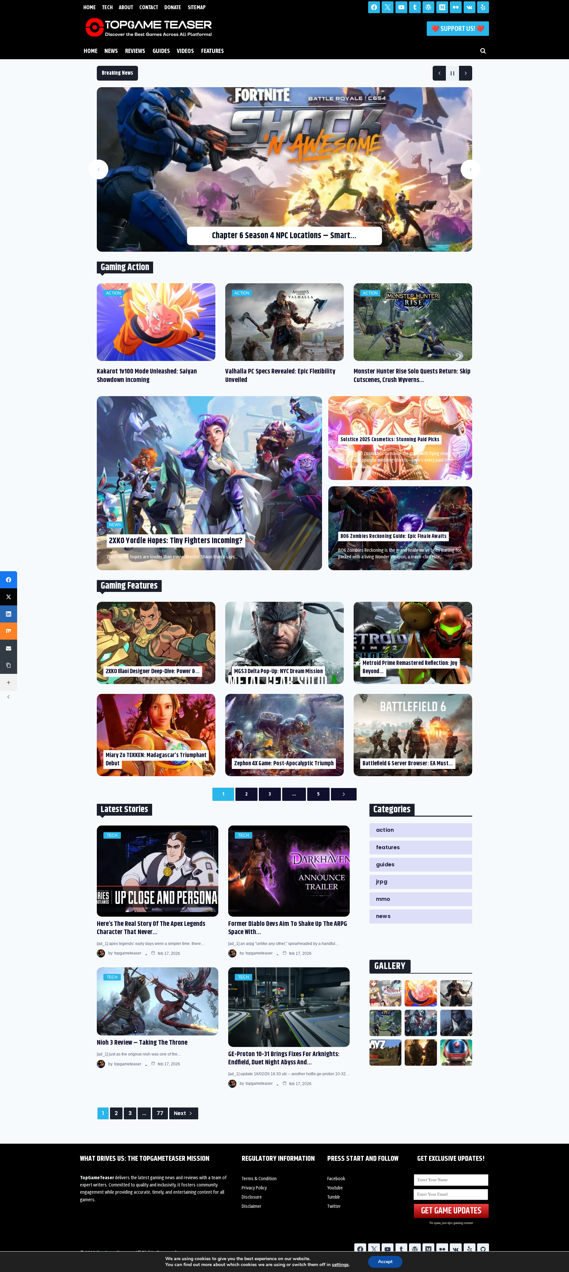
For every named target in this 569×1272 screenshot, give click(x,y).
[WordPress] (428, 7)
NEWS (111, 50)
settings (340, 1265)
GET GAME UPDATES (451, 1211)
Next (180, 1113)
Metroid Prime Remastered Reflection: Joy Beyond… (410, 667)
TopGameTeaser (127, 953)
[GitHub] (483, 1249)
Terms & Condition (259, 1179)
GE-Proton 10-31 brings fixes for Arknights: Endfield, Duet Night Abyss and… (283, 1058)
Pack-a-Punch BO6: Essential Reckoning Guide (284, 235)
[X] (387, 7)
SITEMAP (197, 7)
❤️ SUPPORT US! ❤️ (457, 28)
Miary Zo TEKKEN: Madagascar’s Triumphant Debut (156, 759)
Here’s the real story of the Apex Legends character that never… (151, 928)
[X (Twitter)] (8, 596)
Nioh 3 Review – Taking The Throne (142, 1043)
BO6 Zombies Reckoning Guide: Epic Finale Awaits (393, 536)
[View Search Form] (483, 51)
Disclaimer (251, 1206)
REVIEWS (135, 50)
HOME (89, 7)
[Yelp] (483, 7)
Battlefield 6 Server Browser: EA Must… (408, 763)
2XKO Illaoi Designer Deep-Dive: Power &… (153, 671)
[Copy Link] (8, 665)
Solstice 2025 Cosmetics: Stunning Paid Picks (389, 440)
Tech (112, 835)
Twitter (334, 1206)
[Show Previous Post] (439, 73)
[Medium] (442, 7)
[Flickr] (456, 7)
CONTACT (148, 7)
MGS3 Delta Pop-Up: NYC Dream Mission (278, 671)
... (294, 794)
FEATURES (212, 50)
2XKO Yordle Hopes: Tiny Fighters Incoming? (176, 541)
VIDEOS (185, 50)
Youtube (335, 1188)
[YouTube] (401, 7)
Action (113, 293)
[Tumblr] (415, 7)
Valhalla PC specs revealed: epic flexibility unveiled (280, 376)
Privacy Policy (254, 1188)
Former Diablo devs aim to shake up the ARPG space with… (287, 928)
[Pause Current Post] (452, 73)
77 (160, 1113)
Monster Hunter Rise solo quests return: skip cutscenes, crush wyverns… (412, 376)
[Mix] (8, 631)
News (115, 524)
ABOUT (126, 7)
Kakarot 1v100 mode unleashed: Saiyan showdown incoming (147, 376)
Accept (385, 1262)
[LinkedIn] (8, 614)
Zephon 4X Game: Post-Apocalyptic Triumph (284, 763)
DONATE (172, 7)
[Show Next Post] (465, 73)
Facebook (336, 1179)
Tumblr (333, 1197)
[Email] (8, 648)
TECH (107, 7)
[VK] (469, 7)
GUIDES (161, 50)
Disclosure (252, 1197)
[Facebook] (374, 7)
